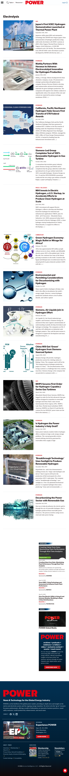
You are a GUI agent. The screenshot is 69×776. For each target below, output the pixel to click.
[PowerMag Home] (34, 2)
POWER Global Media (48, 628)
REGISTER (41, 574)
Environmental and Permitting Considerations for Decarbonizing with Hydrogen (49, 279)
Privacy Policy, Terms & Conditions (13, 752)
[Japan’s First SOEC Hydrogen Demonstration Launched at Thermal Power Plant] (18, 35)
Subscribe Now (51, 667)
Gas (37, 21)
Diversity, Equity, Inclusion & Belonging (14, 754)
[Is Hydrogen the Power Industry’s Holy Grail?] (18, 434)
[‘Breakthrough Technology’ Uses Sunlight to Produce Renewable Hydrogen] (18, 469)
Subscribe (45, 757)
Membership (14, 748)
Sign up (57, 756)
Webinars (43, 543)
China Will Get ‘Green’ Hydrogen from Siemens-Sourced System (49, 349)
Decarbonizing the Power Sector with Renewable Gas (50, 499)
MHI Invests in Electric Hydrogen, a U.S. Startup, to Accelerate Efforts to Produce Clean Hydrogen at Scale (50, 196)
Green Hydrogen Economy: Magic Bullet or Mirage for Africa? (50, 240)
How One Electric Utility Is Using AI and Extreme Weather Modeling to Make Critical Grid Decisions (51, 598)
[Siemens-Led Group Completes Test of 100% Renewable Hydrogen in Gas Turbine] (18, 161)
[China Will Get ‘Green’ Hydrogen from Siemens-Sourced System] (18, 357)
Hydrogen (39, 61)
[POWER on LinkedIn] (16, 714)
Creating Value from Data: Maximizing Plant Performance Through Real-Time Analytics (51, 564)
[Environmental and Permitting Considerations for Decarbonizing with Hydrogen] (18, 286)
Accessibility (18, 758)
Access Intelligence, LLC (30, 766)
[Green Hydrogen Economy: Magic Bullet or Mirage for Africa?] (18, 248)
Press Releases (41, 187)
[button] (2, 2)
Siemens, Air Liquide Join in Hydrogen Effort (50, 311)
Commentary (40, 235)
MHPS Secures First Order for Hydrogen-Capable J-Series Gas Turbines (49, 386)
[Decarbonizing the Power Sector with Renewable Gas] (18, 508)
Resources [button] (19, 2)
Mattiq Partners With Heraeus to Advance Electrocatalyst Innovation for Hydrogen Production (49, 67)
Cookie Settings (7, 758)
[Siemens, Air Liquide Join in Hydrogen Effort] (18, 320)
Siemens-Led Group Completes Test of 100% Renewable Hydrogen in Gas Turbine (50, 154)
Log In (64, 2)
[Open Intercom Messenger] (65, 770)
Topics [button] (11, 2)
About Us (6, 750)
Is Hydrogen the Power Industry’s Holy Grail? (47, 425)
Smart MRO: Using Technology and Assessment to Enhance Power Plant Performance (50, 584)
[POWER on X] (13, 714)
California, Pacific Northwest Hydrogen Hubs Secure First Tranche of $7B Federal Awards (50, 112)
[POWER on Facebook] (10, 714)
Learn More (41, 736)
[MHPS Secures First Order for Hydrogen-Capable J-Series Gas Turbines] (18, 394)
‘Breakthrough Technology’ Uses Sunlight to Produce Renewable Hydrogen (50, 461)
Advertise (6, 748)
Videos (42, 609)
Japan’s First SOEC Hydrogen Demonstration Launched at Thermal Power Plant (50, 27)
